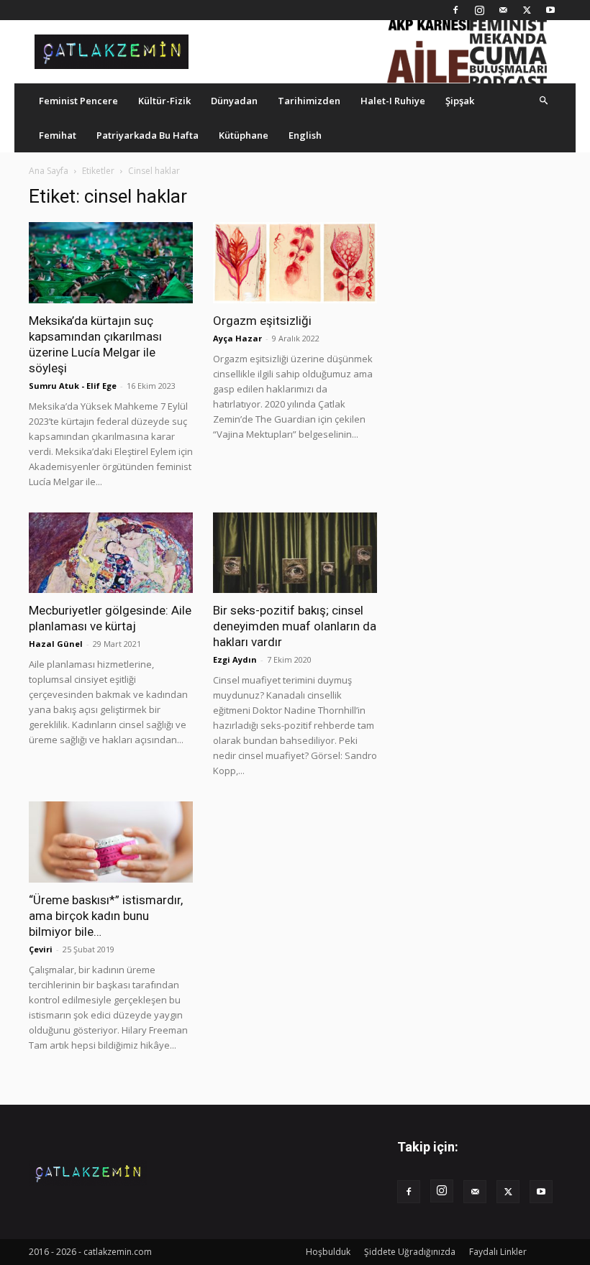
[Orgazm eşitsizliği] (295, 262)
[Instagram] (479, 10)
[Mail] (503, 10)
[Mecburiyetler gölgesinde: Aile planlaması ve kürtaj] (111, 553)
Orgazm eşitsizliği (262, 320)
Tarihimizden (309, 100)
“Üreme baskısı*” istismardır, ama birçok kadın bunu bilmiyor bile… (106, 916)
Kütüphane (243, 135)
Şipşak (459, 100)
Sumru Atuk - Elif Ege (73, 385)
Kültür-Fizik (164, 100)
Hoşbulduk (328, 1252)
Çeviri (41, 949)
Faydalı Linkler (498, 1252)
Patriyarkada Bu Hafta (147, 135)
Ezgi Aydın (235, 659)
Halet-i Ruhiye (392, 100)
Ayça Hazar (237, 338)
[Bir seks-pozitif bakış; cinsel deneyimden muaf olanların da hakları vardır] (295, 553)
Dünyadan (234, 100)
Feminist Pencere (78, 100)
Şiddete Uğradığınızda (409, 1252)
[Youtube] (550, 10)
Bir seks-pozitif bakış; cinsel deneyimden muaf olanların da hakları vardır (294, 626)
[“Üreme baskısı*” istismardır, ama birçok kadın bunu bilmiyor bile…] (111, 842)
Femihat (57, 135)
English (305, 135)
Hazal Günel (56, 643)
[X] (526, 10)
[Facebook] (455, 10)
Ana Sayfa (48, 171)
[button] (544, 100)
